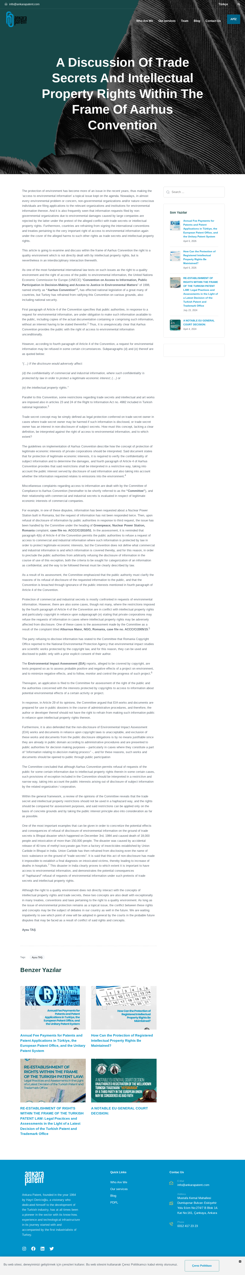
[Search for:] (194, 192)
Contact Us (213, 20)
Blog (197, 20)
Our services (167, 20)
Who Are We (144, 20)
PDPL (114, 1202)
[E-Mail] (196, 1184)
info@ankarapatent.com (24, 4)
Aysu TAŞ (37, 957)
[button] (237, 4)
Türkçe (223, 4)
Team (184, 20)
